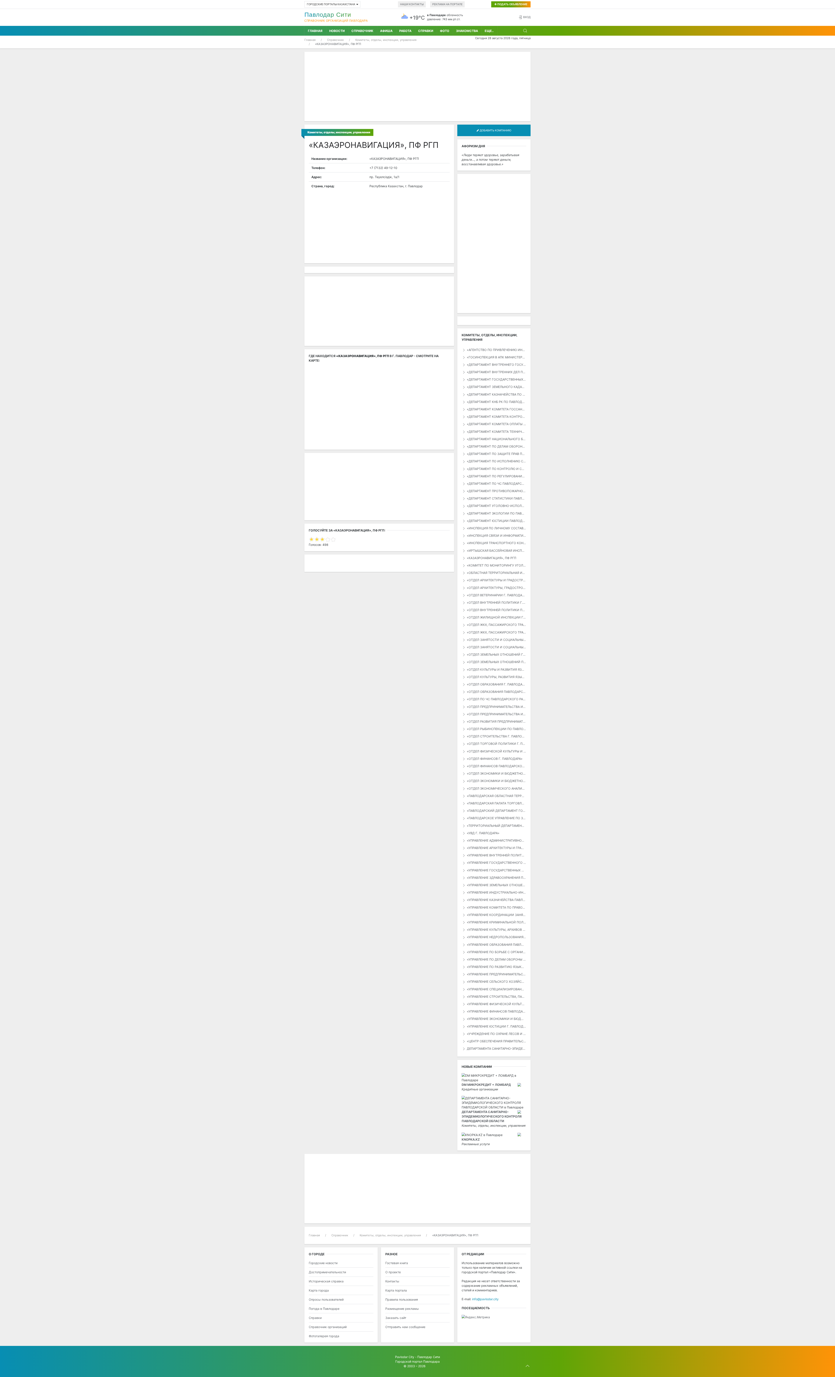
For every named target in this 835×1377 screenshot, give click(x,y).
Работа (405, 31)
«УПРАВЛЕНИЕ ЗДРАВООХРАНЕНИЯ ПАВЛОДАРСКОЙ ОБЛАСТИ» (496, 877)
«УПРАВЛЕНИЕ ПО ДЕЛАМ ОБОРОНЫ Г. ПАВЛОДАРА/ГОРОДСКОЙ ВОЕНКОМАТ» (496, 959)
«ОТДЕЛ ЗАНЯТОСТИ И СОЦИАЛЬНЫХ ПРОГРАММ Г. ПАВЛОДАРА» (496, 640)
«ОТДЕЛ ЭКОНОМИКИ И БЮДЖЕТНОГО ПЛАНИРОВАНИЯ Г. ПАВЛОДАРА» (496, 773)
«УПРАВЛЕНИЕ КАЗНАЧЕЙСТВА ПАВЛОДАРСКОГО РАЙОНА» (496, 900)
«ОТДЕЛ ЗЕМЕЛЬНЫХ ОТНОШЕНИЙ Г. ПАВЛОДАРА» (496, 654)
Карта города (319, 1290)
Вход (527, 17)
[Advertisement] (417, 86)
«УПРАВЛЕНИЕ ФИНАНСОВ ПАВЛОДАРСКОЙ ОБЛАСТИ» (496, 1011)
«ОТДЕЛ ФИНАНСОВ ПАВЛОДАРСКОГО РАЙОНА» (496, 766)
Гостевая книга (396, 1263)
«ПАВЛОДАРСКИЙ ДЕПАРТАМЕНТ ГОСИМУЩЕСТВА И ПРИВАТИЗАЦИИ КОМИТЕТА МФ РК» (496, 810)
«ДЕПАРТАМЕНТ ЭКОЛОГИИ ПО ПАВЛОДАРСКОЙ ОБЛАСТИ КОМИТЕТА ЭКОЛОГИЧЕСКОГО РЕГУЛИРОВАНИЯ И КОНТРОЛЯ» (496, 513)
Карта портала (396, 1290)
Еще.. (489, 31)
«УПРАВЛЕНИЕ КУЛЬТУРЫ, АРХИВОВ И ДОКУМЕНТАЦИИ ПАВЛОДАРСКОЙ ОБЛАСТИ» (496, 929)
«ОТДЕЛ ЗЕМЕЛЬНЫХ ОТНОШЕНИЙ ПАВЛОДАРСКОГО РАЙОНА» (496, 662)
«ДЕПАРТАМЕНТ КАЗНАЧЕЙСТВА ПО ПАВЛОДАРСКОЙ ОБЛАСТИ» (496, 394)
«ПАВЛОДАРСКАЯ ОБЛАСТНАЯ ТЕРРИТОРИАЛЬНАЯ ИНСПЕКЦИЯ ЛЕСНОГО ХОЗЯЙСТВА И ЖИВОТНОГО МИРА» (496, 796)
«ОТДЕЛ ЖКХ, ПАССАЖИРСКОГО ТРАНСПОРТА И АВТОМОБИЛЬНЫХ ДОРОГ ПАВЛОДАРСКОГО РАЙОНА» (496, 632)
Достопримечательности (327, 1272)
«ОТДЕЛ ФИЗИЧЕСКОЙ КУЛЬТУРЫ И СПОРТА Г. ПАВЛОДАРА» (496, 751)
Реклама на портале (447, 4)
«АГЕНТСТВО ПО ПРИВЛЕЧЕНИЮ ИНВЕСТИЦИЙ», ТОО (496, 350)
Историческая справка (326, 1281)
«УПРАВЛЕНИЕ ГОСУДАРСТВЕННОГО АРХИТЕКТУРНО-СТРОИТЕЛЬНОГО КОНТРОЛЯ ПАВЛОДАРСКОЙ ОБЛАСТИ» (496, 862)
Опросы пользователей (326, 1299)
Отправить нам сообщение (405, 1327)
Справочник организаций (328, 1327)
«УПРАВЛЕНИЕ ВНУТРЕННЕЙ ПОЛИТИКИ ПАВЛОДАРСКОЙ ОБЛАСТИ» (496, 855)
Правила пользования (401, 1299)
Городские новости (323, 1263)
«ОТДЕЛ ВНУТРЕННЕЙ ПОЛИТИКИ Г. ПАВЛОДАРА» (496, 602)
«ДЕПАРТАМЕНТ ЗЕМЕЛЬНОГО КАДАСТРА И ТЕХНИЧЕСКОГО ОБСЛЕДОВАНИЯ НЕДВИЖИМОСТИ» (496, 387)
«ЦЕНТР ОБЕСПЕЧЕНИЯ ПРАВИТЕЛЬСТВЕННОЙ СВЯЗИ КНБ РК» (496, 1041)
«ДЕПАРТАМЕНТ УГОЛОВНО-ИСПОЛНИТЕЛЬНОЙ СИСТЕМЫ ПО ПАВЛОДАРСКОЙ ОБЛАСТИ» (496, 506)
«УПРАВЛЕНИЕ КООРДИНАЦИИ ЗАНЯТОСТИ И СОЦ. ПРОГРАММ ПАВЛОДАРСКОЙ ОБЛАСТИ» (496, 915)
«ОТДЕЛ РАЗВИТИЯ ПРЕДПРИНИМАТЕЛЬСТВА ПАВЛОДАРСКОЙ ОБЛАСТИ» (496, 721)
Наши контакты (412, 4)
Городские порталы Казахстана (331, 4)
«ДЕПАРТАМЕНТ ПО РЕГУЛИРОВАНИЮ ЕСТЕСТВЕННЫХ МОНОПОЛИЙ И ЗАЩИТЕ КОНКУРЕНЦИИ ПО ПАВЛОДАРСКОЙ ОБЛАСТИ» (496, 476)
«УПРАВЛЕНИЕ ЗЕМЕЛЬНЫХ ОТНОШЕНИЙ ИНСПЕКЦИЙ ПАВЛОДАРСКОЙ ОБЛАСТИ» (496, 885)
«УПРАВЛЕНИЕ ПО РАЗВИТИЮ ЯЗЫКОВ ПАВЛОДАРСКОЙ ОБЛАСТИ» (496, 967)
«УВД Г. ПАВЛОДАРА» (482, 833)
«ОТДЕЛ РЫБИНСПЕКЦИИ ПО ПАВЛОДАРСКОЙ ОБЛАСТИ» (496, 729)
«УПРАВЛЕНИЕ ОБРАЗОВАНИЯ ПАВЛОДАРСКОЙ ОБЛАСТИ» (496, 944)
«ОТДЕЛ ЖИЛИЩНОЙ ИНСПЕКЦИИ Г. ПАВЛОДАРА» (496, 617)
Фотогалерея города (324, 1336)
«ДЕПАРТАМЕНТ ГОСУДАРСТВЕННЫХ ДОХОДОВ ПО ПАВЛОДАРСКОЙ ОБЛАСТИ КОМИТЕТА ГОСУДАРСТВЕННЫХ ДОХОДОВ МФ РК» (496, 379)
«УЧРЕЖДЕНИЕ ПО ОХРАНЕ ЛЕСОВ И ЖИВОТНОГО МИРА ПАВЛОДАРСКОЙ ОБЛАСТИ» (496, 1034)
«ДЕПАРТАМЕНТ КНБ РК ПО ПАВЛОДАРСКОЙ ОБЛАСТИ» (496, 402)
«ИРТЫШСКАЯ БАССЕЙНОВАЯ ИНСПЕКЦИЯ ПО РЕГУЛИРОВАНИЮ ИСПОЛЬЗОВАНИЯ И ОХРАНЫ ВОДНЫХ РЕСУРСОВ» (496, 550)
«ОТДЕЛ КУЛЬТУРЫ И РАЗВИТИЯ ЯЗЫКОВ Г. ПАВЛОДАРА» (496, 669)
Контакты (392, 1281)
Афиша (386, 31)
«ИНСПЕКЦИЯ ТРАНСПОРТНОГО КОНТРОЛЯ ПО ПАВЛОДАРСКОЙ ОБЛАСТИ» (496, 543)
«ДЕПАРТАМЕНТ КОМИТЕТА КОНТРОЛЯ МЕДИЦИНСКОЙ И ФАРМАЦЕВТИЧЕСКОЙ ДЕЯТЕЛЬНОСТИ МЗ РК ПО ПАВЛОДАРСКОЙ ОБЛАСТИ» (496, 416)
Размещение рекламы (402, 1308)
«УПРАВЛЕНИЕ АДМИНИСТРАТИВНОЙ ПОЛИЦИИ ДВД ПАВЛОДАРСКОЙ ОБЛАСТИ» (496, 840)
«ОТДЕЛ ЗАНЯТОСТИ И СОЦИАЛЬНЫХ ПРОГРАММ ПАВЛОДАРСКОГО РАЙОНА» (496, 647)
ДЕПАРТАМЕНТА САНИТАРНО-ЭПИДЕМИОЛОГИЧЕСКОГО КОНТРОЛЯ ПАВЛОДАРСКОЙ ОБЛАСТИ (496, 1048)
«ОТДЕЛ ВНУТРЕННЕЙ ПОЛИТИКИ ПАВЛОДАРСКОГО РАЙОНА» (496, 610)
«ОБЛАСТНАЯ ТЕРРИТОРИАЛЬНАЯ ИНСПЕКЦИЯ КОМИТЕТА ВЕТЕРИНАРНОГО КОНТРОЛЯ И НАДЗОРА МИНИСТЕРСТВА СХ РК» (496, 573)
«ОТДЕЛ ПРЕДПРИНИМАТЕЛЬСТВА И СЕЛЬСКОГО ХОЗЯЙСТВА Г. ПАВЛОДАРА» (496, 707)
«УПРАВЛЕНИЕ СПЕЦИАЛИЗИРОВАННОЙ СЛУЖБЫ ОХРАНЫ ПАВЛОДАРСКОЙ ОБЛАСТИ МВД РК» (496, 989)
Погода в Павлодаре (324, 1308)
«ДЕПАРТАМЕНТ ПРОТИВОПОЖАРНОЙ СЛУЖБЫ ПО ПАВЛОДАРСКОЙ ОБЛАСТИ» (496, 491)
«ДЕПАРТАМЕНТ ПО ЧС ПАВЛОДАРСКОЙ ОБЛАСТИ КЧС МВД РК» (496, 483)
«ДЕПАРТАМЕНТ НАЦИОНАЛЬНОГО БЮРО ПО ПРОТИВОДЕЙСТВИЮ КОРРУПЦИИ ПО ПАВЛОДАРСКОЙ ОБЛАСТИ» (496, 439)
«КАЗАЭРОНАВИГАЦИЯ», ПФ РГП (491, 558)
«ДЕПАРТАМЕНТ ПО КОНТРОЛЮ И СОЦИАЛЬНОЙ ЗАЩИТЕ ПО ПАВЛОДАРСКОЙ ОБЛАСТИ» (496, 469)
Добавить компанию (495, 130)
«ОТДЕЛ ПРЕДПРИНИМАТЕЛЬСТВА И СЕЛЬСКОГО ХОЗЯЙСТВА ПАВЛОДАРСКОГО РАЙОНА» (496, 714)
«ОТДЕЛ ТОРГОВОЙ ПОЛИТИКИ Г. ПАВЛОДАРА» (496, 743)
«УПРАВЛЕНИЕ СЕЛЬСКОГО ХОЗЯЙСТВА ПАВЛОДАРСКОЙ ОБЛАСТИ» (496, 981)
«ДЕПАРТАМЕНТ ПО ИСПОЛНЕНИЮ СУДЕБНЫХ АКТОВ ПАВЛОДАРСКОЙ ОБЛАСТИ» (496, 461)
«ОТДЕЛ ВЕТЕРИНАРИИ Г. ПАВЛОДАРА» (496, 595)
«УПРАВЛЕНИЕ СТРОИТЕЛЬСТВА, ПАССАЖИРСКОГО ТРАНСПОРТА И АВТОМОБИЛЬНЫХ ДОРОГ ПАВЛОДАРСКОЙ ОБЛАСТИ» (496, 996)
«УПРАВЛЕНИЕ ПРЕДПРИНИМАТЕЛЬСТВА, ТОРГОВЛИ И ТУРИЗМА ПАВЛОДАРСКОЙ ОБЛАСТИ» (496, 974)
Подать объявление (512, 4)
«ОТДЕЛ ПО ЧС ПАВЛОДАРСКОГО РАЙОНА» (496, 699)
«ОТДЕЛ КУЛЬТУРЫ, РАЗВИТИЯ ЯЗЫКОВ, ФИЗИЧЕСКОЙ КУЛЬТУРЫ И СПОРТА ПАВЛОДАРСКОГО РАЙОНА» (496, 677)
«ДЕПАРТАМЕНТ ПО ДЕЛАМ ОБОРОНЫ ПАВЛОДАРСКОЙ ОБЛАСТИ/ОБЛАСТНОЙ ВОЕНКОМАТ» (496, 446)
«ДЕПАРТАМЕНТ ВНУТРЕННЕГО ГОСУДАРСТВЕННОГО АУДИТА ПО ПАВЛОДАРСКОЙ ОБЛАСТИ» (496, 364)
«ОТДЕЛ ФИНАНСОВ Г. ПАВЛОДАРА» (494, 758)
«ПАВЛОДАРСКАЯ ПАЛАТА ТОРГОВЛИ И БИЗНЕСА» (496, 803)
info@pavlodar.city (485, 1299)
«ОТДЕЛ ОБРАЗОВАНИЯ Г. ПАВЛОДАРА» (496, 684)
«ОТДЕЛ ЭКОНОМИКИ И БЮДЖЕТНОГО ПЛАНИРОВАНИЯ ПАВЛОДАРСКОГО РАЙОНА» (496, 781)
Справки (425, 31)
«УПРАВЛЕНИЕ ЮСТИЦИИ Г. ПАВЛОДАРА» (496, 1026)
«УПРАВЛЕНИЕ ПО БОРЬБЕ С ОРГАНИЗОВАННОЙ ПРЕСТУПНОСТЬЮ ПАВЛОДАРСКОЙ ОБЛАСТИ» (496, 952)
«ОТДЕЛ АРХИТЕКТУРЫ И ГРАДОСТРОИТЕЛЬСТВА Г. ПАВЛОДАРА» (496, 580)
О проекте (393, 1272)
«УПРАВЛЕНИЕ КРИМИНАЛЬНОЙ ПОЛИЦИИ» (496, 922)
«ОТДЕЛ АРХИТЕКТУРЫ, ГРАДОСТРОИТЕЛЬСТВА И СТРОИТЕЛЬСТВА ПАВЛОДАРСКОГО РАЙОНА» (496, 588)
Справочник (362, 31)
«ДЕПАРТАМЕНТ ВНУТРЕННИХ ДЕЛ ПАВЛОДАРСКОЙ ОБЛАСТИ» (496, 372)
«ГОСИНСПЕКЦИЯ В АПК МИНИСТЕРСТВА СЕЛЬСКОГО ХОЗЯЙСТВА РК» (496, 357)
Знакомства (467, 31)
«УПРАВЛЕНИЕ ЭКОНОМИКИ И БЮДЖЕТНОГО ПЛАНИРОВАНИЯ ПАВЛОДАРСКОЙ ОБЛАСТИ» (496, 1019)
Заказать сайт (395, 1318)
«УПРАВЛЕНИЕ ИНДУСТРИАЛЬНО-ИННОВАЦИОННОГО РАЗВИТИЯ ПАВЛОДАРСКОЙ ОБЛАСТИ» (496, 892)
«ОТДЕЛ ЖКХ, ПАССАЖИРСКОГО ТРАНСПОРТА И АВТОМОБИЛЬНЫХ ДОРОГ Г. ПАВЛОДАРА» (496, 625)
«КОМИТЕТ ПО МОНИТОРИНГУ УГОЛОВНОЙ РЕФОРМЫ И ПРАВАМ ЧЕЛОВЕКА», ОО (496, 565)
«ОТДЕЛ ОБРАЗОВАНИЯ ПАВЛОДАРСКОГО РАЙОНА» (496, 692)
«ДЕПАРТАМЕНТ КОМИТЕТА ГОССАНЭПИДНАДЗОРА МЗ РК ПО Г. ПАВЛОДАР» (496, 409)
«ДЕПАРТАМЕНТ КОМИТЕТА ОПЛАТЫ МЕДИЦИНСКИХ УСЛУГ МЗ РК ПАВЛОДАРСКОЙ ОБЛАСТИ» (496, 424)
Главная (315, 31)
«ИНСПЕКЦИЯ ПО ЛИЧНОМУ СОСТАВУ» (496, 528)
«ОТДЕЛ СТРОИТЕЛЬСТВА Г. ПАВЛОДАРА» (496, 736)
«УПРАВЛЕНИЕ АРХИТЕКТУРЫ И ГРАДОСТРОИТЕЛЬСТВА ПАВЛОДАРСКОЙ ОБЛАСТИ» (496, 848)
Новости (337, 31)
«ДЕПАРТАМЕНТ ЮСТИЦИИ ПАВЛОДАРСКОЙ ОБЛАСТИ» (496, 521)
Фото (444, 31)
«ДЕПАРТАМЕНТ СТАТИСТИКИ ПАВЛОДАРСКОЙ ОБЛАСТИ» (496, 498)
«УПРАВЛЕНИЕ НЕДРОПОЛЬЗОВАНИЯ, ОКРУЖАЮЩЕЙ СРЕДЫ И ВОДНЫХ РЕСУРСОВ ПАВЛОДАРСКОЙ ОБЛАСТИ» (496, 937)
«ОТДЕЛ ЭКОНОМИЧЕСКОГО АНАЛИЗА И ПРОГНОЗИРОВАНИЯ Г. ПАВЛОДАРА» (496, 788)
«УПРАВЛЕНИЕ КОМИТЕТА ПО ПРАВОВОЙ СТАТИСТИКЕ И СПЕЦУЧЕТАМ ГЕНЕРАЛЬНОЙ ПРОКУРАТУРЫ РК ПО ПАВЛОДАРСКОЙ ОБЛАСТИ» (496, 907)
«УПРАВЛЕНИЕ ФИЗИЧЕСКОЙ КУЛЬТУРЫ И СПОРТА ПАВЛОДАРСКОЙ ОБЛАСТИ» (496, 1004)
